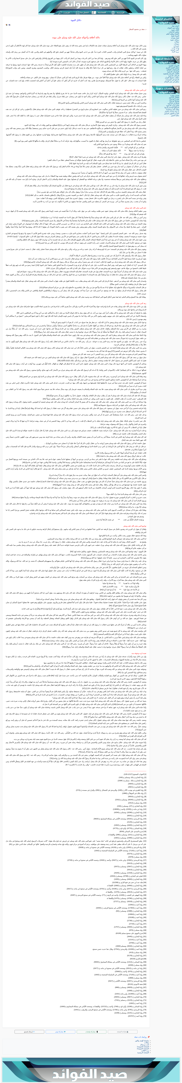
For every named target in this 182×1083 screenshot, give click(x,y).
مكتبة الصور (175, 115)
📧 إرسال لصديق (29, 1032)
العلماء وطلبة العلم (172, 34)
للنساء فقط (175, 36)
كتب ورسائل (144, 1045)
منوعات (176, 44)
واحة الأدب (175, 48)
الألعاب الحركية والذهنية (171, 74)
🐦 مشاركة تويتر (60, 1032)
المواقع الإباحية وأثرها (172, 107)
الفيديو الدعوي (174, 99)
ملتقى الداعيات (174, 32)
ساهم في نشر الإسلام (171, 82)
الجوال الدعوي (174, 101)
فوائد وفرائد (175, 38)
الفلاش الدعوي (174, 97)
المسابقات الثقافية (173, 70)
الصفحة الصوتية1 (143, 1047)
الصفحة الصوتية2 (143, 1049)
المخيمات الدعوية (173, 72)
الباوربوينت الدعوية (172, 105)
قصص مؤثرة (174, 96)
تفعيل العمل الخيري (172, 68)
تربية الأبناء (175, 52)
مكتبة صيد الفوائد (173, 28)
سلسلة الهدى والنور (142, 1041)
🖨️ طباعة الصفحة (122, 1032)
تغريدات (176, 46)
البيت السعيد (175, 50)
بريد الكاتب (145, 1051)
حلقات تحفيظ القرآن (172, 78)
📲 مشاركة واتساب (91, 1032)
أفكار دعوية (175, 30)
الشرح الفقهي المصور (171, 113)
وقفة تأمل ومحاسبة (172, 109)
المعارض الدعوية (173, 103)
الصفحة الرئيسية (143, 1053)
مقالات (176, 42)
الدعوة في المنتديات (172, 80)
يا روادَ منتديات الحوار (172, 111)
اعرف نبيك (175, 26)
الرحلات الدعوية (173, 76)
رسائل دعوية (174, 40)
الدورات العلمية (174, 66)
